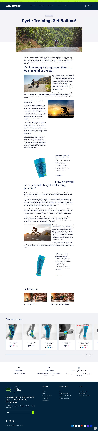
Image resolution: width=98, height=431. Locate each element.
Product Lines (51, 6)
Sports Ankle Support (31, 342)
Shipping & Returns (64, 393)
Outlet (66, 6)
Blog (43, 393)
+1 (52, 347)
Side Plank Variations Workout (60, 304)
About (59, 6)
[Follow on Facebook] (6, 421)
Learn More (59, 175)
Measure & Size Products (65, 395)
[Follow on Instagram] (10, 421)
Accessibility (45, 400)
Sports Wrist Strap (66, 342)
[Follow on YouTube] (13, 421)
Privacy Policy (45, 398)
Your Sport (41, 6)
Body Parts (32, 6)
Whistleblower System (84, 395)
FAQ (60, 391)
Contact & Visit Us (83, 391)
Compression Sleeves (49, 15)
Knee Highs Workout (30, 304)
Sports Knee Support (14, 342)
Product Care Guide (64, 398)
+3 (87, 347)
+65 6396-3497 (82, 393)
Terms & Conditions (47, 395)
